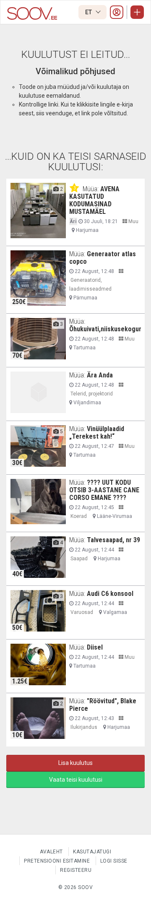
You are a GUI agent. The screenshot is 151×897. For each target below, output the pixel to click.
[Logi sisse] (116, 12)
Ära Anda (100, 375)
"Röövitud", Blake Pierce (102, 704)
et (89, 12)
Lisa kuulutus (75, 762)
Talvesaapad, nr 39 (113, 540)
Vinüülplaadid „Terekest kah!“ (96, 432)
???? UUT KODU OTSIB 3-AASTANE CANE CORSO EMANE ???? (104, 490)
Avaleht (51, 852)
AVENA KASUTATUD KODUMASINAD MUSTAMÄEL (94, 200)
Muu (132, 221)
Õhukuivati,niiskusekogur (105, 329)
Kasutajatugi (92, 852)
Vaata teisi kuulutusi (75, 779)
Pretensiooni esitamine (57, 861)
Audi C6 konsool (110, 594)
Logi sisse (114, 861)
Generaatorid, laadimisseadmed (90, 284)
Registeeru (75, 870)
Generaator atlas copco (102, 257)
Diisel (95, 647)
